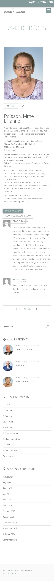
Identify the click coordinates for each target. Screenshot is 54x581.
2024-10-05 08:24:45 (19, 224)
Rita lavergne (19, 279)
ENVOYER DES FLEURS (13, 221)
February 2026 (9, 511)
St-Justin (6, 445)
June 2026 (7, 488)
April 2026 (7, 500)
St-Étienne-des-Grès (11, 439)
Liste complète (27, 309)
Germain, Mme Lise (24, 381)
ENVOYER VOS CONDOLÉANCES (17, 216)
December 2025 (10, 522)
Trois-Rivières (8, 456)
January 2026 (8, 517)
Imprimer (11, 106)
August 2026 (8, 477)
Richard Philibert (13, 570)
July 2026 (7, 482)
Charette (6, 404)
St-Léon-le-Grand (10, 450)
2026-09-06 (20, 345)
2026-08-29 (20, 361)
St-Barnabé (7, 416)
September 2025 (10, 540)
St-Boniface (8, 422)
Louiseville (7, 410)
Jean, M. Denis (22, 365)
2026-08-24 (20, 377)
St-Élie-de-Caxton (10, 433)
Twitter (22, 106)
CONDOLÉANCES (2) (13, 211)
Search (47, 326)
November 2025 (10, 528)
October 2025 (9, 534)
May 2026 (7, 494)
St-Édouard (7, 427)
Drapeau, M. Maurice (25, 349)
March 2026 (8, 505)
